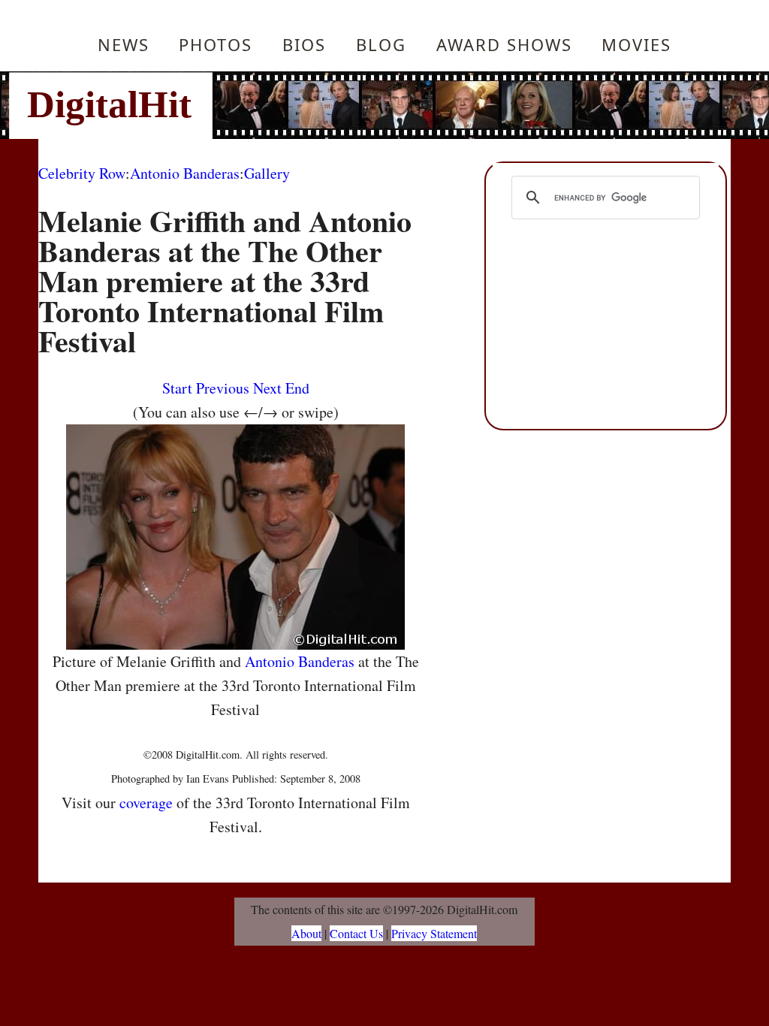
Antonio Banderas (185, 173)
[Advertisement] (486, 105)
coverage (146, 802)
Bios (304, 44)
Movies (636, 44)
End (297, 388)
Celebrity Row (81, 173)
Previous (222, 388)
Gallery (267, 173)
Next (267, 388)
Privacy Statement (434, 933)
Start (177, 388)
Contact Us (356, 933)
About (306, 933)
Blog (381, 44)
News (123, 44)
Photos (215, 44)
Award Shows (504, 44)
